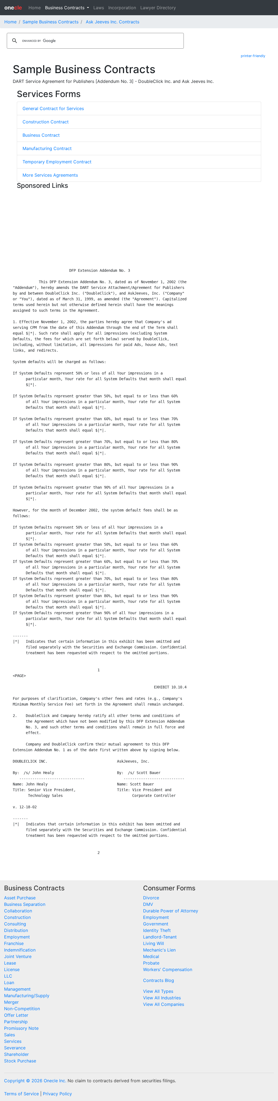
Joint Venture (17, 956)
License (12, 969)
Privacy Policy (57, 1093)
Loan (9, 982)
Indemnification (20, 950)
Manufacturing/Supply (26, 995)
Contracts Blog (158, 980)
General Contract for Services (53, 108)
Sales (9, 1034)
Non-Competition (22, 1008)
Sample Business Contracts (50, 21)
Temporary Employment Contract (57, 161)
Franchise (14, 943)
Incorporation (122, 7)
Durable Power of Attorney (170, 910)
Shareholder (16, 1054)
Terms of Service (21, 1093)
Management (17, 989)
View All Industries (162, 997)
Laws (98, 7)
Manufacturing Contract (47, 148)
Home (35, 7)
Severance (15, 1047)
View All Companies (163, 1004)
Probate (151, 963)
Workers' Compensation (167, 969)
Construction (17, 917)
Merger (11, 1002)
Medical (151, 956)
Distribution (16, 930)
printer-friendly (253, 56)
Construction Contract (46, 121)
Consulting (15, 924)
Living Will (153, 943)
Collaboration (18, 910)
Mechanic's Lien (159, 950)
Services (12, 1041)
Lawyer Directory (158, 7)
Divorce (151, 897)
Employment (17, 937)
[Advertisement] (139, 230)
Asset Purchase (20, 897)
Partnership (16, 1021)
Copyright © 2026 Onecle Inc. (35, 1080)
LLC (8, 976)
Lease (10, 963)
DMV (148, 904)
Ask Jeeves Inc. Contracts (112, 21)
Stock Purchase (20, 1060)
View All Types (158, 991)
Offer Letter (16, 1015)
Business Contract (41, 135)
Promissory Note (21, 1028)
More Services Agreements (50, 175)
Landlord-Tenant (160, 937)
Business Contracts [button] (65, 7)
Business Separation (24, 904)
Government (155, 924)
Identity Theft (157, 930)
